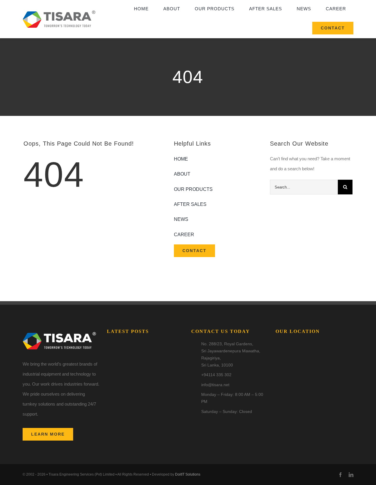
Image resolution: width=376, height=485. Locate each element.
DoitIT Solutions (187, 474)
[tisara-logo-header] (59, 8)
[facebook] (340, 474)
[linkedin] (351, 474)
